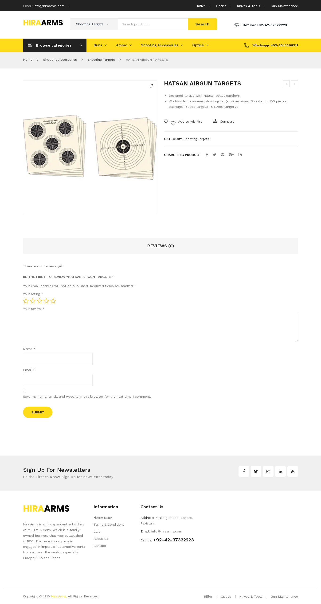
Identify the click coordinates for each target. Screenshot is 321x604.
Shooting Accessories (159, 45)
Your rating (33, 294)
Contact (100, 546)
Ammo (121, 45)
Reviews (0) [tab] (160, 245)
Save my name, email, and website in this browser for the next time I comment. (87, 396)
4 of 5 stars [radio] (46, 301)
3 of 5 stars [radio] (39, 301)
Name (29, 349)
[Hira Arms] (43, 22)
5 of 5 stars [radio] (53, 301)
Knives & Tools (248, 6)
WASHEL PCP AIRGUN (295, 84)
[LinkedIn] (240, 155)
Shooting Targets (101, 59)
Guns (98, 45)
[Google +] (231, 155)
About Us (101, 538)
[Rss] (292, 471)
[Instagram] (268, 471)
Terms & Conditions (109, 524)
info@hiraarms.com (49, 6)
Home (27, 59)
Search (202, 24)
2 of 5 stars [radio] (32, 301)
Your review (33, 309)
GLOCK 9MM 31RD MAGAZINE (286, 84)
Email (29, 370)
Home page (103, 517)
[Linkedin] (280, 471)
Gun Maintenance (284, 6)
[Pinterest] (222, 155)
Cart (97, 531)
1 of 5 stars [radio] (26, 301)
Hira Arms (58, 596)
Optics (221, 6)
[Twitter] (214, 155)
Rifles (201, 6)
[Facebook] (207, 155)
